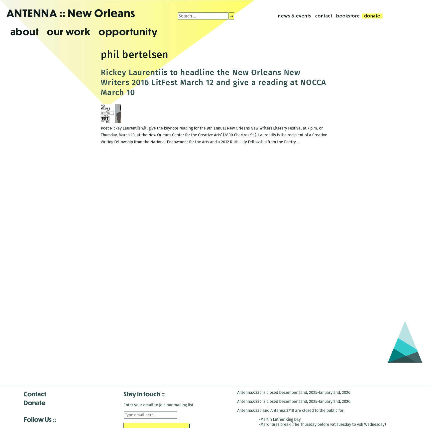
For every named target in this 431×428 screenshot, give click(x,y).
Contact (35, 394)
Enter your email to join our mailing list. (158, 405)
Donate (34, 402)
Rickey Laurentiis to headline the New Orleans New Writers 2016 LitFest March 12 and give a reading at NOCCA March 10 (213, 82)
